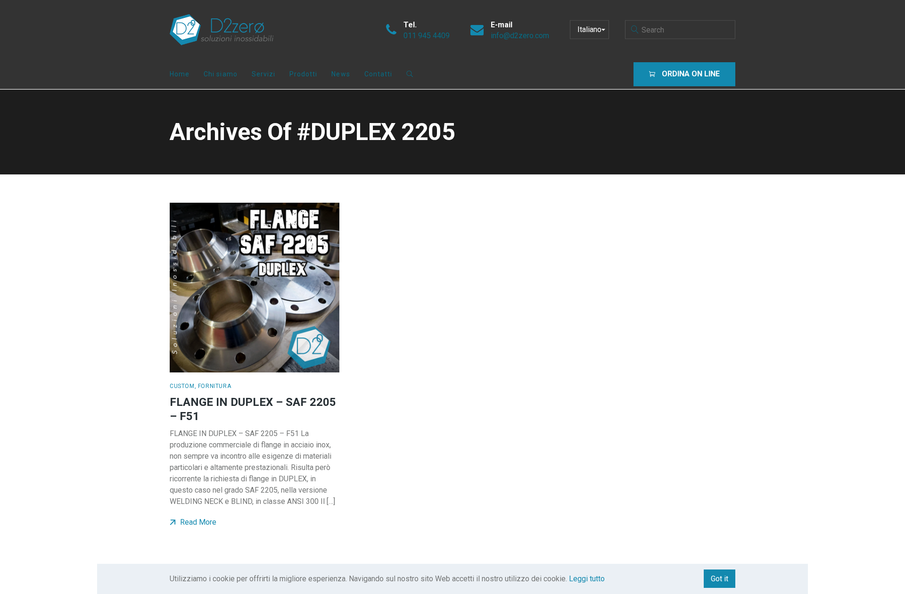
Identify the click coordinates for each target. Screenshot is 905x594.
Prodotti (303, 74)
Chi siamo (220, 74)
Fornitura (214, 386)
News (340, 74)
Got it (719, 578)
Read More (197, 522)
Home (179, 74)
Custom (182, 386)
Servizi (263, 74)
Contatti (378, 74)
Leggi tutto (587, 578)
